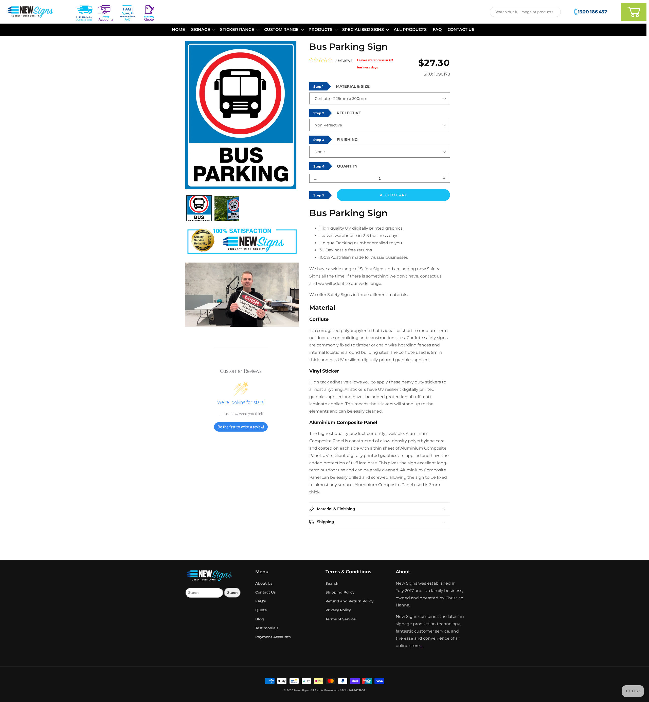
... (421, 645)
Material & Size (353, 86)
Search (332, 583)
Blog (259, 619)
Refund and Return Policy (349, 601)
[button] (202, 29)
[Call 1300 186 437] (591, 12)
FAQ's (260, 601)
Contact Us (265, 592)
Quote (261, 610)
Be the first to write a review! (241, 426)
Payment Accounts (273, 637)
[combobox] (525, 12)
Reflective (349, 112)
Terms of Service (341, 619)
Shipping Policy (340, 592)
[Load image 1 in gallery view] (199, 208)
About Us (263, 583)
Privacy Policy (338, 610)
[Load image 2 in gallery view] (227, 208)
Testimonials (266, 628)
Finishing (347, 139)
